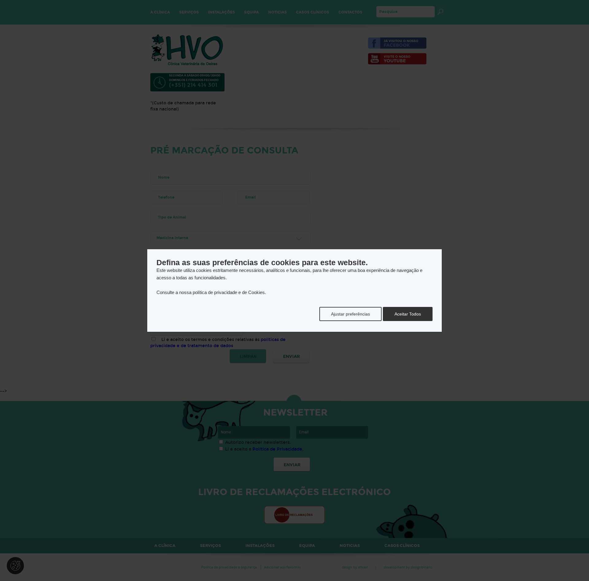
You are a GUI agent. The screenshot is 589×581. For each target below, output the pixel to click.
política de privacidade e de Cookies (229, 292)
